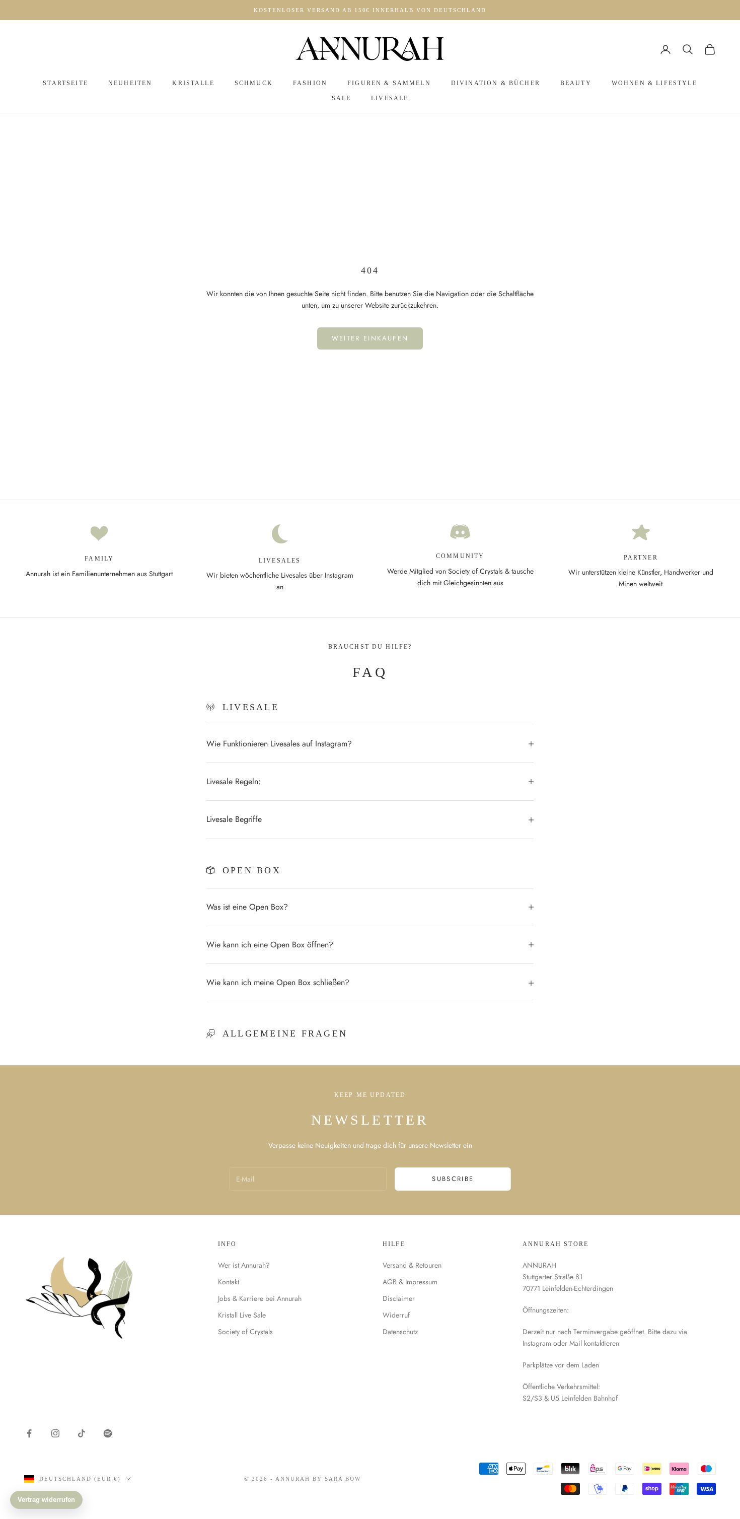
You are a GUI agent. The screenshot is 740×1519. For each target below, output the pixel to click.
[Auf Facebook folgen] (29, 1433)
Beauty (575, 83)
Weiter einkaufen (370, 338)
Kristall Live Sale (242, 1315)
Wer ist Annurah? (244, 1265)
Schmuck (254, 83)
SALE (341, 98)
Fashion (310, 83)
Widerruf (396, 1315)
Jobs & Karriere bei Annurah (260, 1298)
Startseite (65, 83)
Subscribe (453, 1179)
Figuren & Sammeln (389, 83)
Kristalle (193, 83)
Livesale (389, 98)
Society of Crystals (245, 1332)
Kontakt (228, 1282)
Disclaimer (399, 1298)
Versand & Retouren (412, 1265)
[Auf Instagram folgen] (55, 1433)
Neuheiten (130, 83)
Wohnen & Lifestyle (654, 83)
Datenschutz (400, 1332)
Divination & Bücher (495, 83)
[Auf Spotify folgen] (108, 1433)
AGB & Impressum (410, 1282)
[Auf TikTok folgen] (82, 1433)
